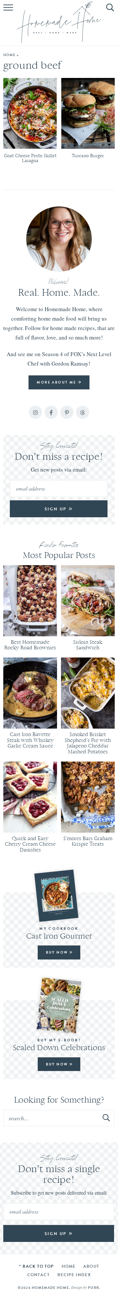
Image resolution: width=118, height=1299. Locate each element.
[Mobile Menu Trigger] (9, 11)
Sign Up (57, 509)
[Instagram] (35, 412)
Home (9, 54)
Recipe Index (74, 1275)
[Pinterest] (66, 412)
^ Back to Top (36, 1266)
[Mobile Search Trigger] (109, 11)
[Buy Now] (59, 895)
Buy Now (57, 952)
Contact (38, 1275)
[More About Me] (59, 239)
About (91, 1266)
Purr (93, 1287)
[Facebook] (51, 412)
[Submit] (106, 1118)
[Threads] (82, 412)
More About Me (57, 382)
